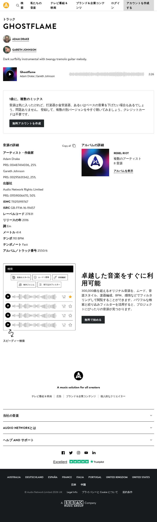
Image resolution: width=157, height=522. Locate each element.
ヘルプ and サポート (18, 440)
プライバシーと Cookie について (100, 492)
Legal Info (72, 492)
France (67, 477)
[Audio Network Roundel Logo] (78, 375)
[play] (10, 74)
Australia (14, 477)
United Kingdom (117, 477)
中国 (83, 484)
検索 (22, 5)
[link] (6, 5)
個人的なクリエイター (113, 396)
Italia (80, 477)
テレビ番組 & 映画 (59, 5)
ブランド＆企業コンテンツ (90, 5)
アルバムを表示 (123, 171)
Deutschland (34, 477)
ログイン (115, 5)
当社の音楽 (11, 415)
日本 (73, 484)
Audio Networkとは (19, 428)
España (52, 477)
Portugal (94, 477)
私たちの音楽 (36, 5)
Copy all (66, 145)
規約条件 (127, 492)
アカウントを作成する (138, 5)
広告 (58, 396)
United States (141, 477)
